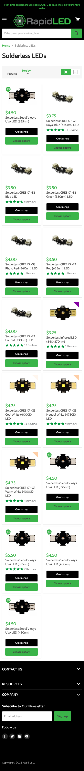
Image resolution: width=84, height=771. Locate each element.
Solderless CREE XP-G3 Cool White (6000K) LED (20, 414)
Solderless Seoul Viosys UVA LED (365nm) (20, 562)
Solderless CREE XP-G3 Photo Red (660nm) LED (21, 266)
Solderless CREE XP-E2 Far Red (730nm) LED (20, 338)
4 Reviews (30, 500)
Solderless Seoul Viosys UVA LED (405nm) (61, 562)
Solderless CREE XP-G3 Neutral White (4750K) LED (61, 414)
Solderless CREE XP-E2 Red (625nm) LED (61, 266)
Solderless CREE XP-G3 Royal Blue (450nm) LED (62, 123)
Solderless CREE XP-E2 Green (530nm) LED (61, 194)
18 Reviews (71, 129)
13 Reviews (30, 345)
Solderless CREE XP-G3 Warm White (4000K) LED (20, 492)
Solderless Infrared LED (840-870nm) (61, 339)
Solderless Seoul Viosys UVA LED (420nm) (20, 631)
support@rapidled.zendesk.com (21, 677)
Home (6, 45)
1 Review (29, 273)
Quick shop (21, 131)
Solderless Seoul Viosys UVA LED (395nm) (61, 485)
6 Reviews (71, 423)
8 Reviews (30, 201)
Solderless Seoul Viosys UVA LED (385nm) (20, 119)
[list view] (75, 72)
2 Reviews (71, 346)
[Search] (76, 33)
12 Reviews (30, 423)
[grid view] (66, 72)
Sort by (26, 70)
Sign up (62, 716)
